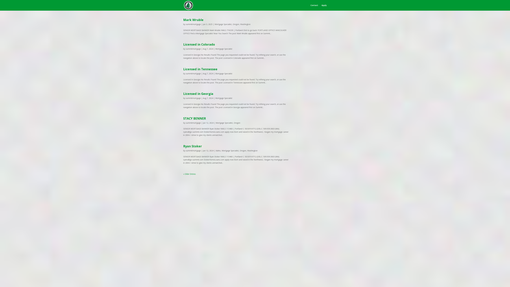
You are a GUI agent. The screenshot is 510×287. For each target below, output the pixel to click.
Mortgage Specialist (223, 24)
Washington (245, 24)
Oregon (236, 24)
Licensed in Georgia (198, 94)
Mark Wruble (193, 20)
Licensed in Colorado (199, 44)
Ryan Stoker (192, 146)
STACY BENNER (194, 118)
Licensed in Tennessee (200, 69)
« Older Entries (189, 174)
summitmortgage (193, 24)
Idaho (218, 150)
